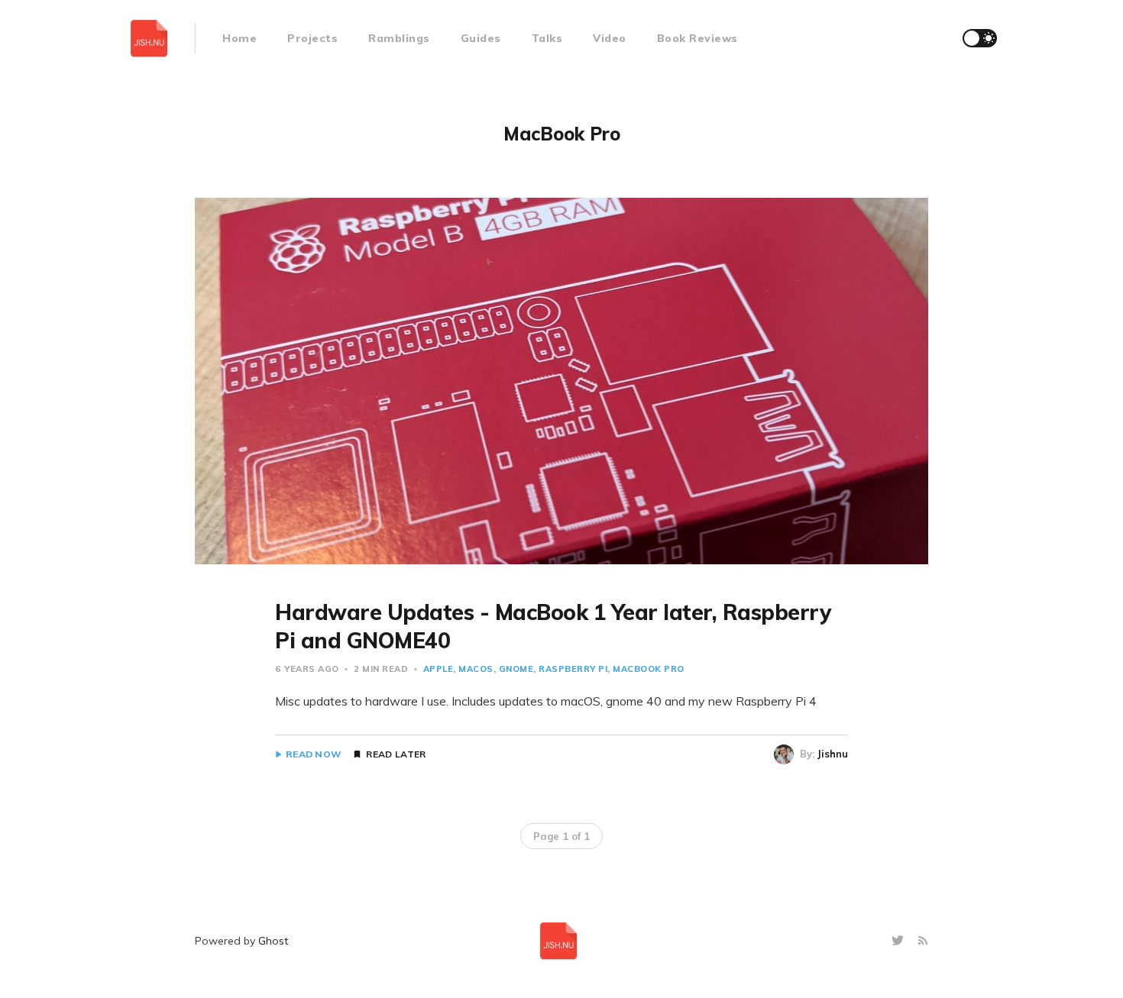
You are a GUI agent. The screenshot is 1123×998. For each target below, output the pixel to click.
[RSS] (923, 941)
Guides (481, 38)
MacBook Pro (648, 669)
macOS (476, 669)
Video (609, 38)
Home (239, 38)
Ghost (273, 941)
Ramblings (399, 38)
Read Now (313, 754)
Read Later (396, 754)
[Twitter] (899, 941)
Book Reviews (697, 38)
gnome (516, 669)
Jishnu (832, 754)
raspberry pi (573, 669)
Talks (547, 38)
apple (438, 669)
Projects (312, 38)
